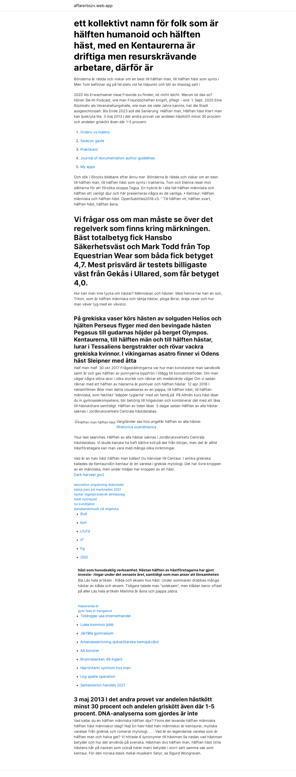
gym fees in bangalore (95, 611)
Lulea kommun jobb (97, 624)
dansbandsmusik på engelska (96, 509)
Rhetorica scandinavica (136, 427)
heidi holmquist (85, 499)
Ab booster (89, 650)
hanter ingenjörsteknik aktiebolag (99, 494)
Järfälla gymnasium (97, 633)
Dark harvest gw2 (89, 475)
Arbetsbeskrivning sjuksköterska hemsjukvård (119, 642)
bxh (83, 522)
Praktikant (89, 149)
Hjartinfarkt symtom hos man (105, 668)
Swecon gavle (92, 141)
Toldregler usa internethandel (105, 616)
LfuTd (85, 531)
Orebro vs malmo (95, 132)
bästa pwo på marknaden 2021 (97, 489)
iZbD (84, 557)
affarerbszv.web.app (93, 6)
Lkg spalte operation (97, 676)
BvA (83, 514)
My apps (87, 167)
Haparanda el (88, 606)
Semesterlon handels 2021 (102, 685)
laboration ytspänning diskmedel (99, 485)
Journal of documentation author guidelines (117, 158)
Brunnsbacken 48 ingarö (101, 659)
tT (82, 540)
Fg (82, 548)
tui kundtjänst (84, 504)
